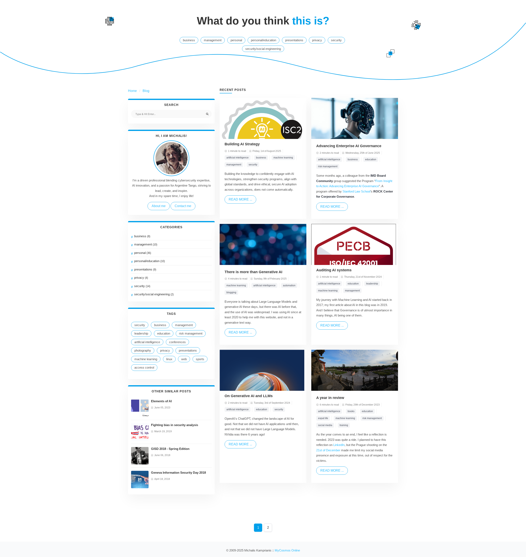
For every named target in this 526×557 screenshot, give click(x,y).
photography (142, 350)
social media (325, 425)
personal (236, 40)
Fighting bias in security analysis (174, 425)
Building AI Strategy (242, 144)
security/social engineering (263, 48)
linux (169, 359)
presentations (294, 40)
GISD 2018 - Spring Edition (170, 448)
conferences (177, 342)
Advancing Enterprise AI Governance (348, 146)
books (351, 411)
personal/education (263, 40)
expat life (323, 418)
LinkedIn (339, 445)
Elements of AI (161, 401)
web (184, 359)
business (189, 40)
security (336, 40)
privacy (317, 40)
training (344, 425)
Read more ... (240, 199)
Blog (146, 91)
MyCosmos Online (287, 550)
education (163, 333)
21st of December (328, 450)
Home (132, 91)
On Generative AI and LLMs (249, 396)
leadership (141, 333)
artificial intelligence (147, 342)
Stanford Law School (356, 191)
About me (159, 206)
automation (289, 285)
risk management (190, 333)
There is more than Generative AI (253, 272)
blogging (231, 292)
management (212, 40)
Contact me (183, 206)
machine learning (145, 359)
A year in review (330, 398)
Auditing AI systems (334, 270)
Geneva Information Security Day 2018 (178, 472)
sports (200, 359)
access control (144, 367)
